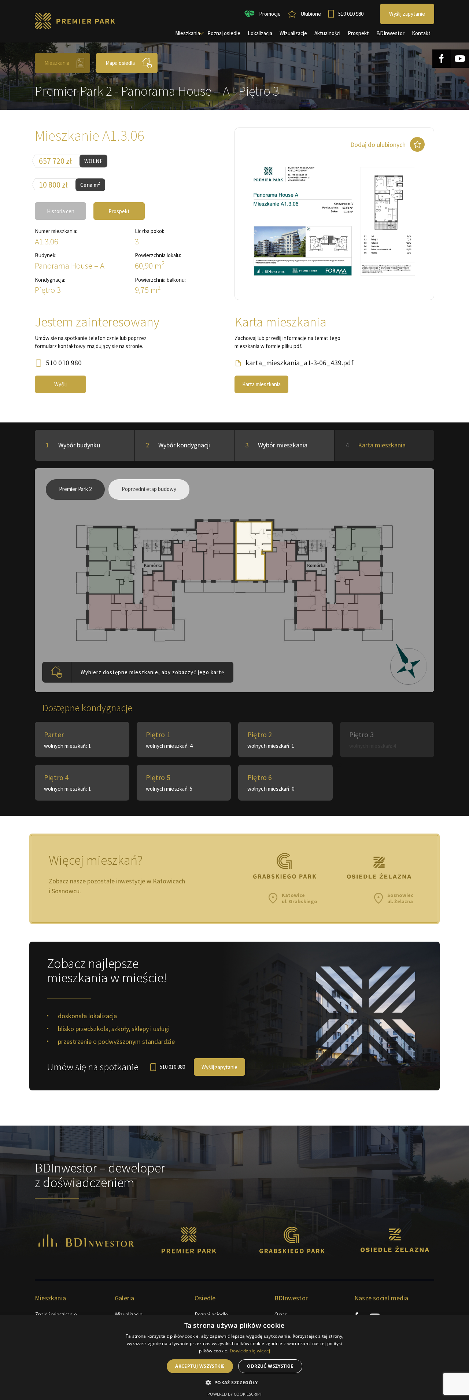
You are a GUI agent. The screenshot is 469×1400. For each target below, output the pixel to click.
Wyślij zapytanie (219, 1067)
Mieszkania (56, 62)
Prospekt (119, 211)
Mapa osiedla (120, 62)
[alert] (234, 1357)
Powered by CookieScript (234, 1394)
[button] (234, 1382)
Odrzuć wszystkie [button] (270, 1366)
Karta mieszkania (261, 384)
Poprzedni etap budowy (149, 488)
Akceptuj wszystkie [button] (200, 1366)
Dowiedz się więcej (250, 1351)
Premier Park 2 (75, 488)
